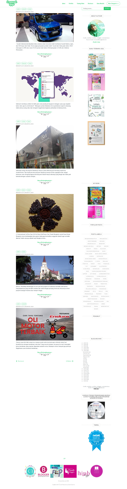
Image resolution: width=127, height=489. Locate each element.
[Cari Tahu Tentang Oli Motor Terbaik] (45, 324)
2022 (85, 347)
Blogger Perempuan (93, 251)
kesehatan (105, 268)
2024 (85, 344)
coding (91, 256)
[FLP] (57, 477)
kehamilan (96, 268)
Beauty (88, 248)
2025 (85, 343)
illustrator (103, 266)
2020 (85, 350)
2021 (85, 349)
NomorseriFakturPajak (100, 281)
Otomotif (24, 9)
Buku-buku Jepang (101, 253)
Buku (104, 251)
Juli (84, 358)
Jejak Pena (86, 268)
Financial (24, 63)
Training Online (80, 3)
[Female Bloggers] (70, 477)
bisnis (23, 190)
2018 (85, 370)
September (86, 355)
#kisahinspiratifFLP (91, 238)
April (84, 362)
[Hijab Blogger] (83, 477)
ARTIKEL (18, 9)
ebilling (105, 261)
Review (29, 9)
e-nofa (98, 261)
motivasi (87, 281)
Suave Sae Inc (71, 484)
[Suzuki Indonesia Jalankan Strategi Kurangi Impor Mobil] (45, 27)
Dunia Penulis (103, 258)
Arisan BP (102, 243)
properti (99, 293)
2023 (85, 346)
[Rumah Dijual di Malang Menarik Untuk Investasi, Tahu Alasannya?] (45, 270)
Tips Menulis (87, 306)
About (63, 3)
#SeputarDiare (92, 241)
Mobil (105, 278)
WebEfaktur (105, 306)
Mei (84, 361)
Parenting (104, 283)
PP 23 (94, 291)
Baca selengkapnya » (44, 54)
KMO (87, 271)
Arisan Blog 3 (92, 243)
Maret (85, 364)
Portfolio (71, 3)
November (86, 352)
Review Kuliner (99, 301)
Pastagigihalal (100, 286)
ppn (107, 291)
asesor (106, 246)
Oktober (85, 353)
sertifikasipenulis (92, 304)
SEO (108, 301)
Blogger (103, 248)
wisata (96, 309)
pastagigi (90, 286)
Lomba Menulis (101, 276)
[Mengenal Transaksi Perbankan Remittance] (45, 84)
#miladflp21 (103, 238)
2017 (85, 372)
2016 (85, 373)
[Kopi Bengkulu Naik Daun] (45, 213)
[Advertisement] (96, 165)
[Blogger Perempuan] (43, 477)
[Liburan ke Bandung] (45, 147)
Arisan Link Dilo (89, 246)
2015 (85, 375)
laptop (85, 273)
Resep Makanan (92, 298)
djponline (100, 256)
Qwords (85, 296)
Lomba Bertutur (104, 273)
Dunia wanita (88, 261)
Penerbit (87, 291)
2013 (85, 378)
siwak (103, 304)
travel (29, 121)
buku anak (89, 253)
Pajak (96, 283)
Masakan (97, 278)
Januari (85, 367)
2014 (85, 376)
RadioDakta (94, 296)
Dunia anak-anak (90, 258)
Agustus (85, 356)
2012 (85, 379)
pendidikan (102, 288)
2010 (85, 381)
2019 (85, 369)
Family (93, 263)
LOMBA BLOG (90, 276)
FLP (87, 266)
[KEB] (30, 477)
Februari (85, 365)
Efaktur (85, 263)
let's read (93, 273)
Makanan (88, 278)
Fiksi (99, 263)
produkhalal (89, 293)
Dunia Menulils (100, 3)
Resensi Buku (105, 296)
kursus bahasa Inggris (99, 271)
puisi (106, 293)
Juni (84, 359)
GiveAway (93, 266)
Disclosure (90, 3)
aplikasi (102, 241)
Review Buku (87, 301)
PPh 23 (101, 291)
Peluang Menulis (91, 288)
